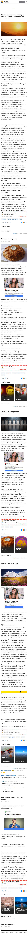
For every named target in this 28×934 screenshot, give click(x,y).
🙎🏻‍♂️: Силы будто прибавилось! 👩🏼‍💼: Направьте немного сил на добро (10, 558)
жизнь (3, 774)
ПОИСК (7, 932)
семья (3, 410)
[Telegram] (24, 242)
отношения (8, 410)
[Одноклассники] (23, 242)
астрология (4, 925)
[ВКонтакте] (21, 242)
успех (13, 774)
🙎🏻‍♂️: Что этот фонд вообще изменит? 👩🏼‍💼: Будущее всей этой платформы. (11, 919)
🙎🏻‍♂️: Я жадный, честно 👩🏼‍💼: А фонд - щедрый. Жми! (8, 404)
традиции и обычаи (17, 410)
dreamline (6, 1)
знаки (20, 925)
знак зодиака (15, 239)
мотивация (8, 774)
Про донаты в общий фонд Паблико (7, 236)
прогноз (9, 239)
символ (3, 412)
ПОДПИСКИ (25, 932)
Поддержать (22, 1)
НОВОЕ (16, 932)
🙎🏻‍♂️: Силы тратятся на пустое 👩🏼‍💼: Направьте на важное (9, 234)
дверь (11, 564)
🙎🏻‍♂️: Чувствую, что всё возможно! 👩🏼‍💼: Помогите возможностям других (10, 768)
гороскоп (4, 239)
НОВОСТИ (2, 932)
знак (21, 239)
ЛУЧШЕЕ (20, 932)
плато (23, 774)
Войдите (15, 270)
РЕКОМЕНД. (12, 932)
